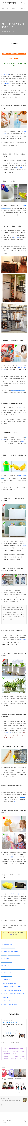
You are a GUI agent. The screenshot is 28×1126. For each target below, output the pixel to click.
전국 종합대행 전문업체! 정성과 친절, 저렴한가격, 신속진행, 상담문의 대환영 (9, 1035)
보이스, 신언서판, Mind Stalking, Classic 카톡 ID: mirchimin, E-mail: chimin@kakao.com (10, 1101)
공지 (3, 8)
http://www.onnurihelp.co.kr (9, 1031)
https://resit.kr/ (6, 1020)
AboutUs (14, 8)
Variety (4, 1048)
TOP (25, 1121)
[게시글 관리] (8, 1043)
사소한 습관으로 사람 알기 (9, 1053)
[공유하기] (6, 1043)
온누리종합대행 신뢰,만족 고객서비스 (9, 1033)
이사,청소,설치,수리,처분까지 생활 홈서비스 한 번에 (13, 1025)
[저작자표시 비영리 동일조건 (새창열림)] (17, 1042)
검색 (22, 3)
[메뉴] (25, 3)
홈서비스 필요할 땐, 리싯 (10, 1022)
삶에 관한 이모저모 (11, 1048)
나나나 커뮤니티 (9, 3)
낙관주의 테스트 (6, 1054)
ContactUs (22, 8)
